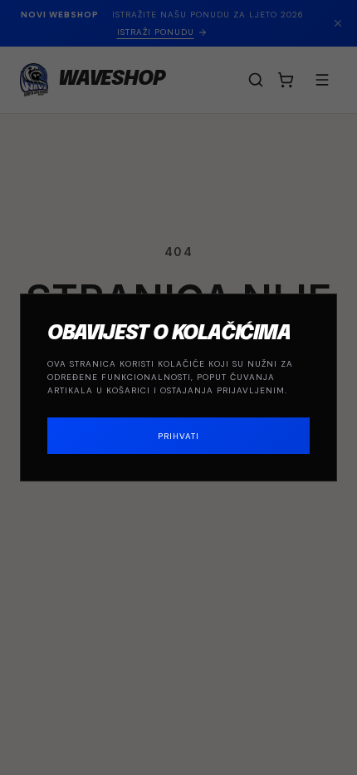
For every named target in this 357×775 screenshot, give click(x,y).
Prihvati (178, 436)
